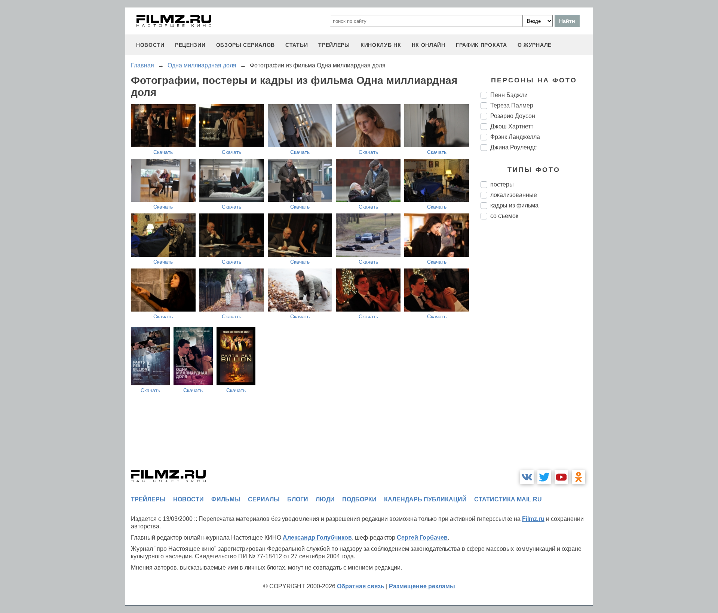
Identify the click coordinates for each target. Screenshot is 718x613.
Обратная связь (360, 586)
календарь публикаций (425, 499)
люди (325, 499)
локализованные (513, 195)
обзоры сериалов (245, 45)
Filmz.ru (533, 519)
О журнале (535, 45)
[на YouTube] (561, 477)
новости (150, 45)
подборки (359, 499)
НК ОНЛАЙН (428, 45)
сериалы (264, 499)
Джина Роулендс (513, 147)
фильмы (225, 499)
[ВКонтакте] (527, 477)
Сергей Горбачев (422, 537)
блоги (297, 499)
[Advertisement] (537, 350)
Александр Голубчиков (317, 537)
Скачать (163, 152)
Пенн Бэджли (509, 95)
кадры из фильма (514, 205)
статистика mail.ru (508, 499)
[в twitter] (544, 477)
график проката (481, 45)
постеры (502, 184)
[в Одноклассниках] (578, 477)
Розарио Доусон (512, 116)
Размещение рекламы (422, 586)
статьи (296, 45)
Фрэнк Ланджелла (515, 137)
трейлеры (334, 45)
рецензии (190, 45)
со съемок (504, 216)
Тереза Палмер (511, 105)
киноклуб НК (380, 45)
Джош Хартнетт (511, 126)
